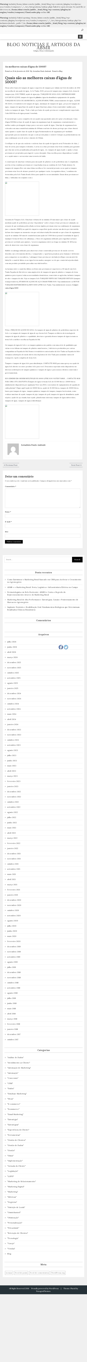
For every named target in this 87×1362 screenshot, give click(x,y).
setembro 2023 (14, 745)
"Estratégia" (12, 1119)
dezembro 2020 (14, 900)
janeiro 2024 (12, 724)
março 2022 (12, 838)
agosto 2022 (12, 812)
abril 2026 (11, 652)
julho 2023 (11, 755)
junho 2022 (12, 823)
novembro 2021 (14, 859)
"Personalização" (14, 1223)
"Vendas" (11, 1249)
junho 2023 (12, 761)
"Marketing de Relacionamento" (21, 1181)
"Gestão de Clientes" (16, 1140)
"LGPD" (10, 1176)
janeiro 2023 (12, 786)
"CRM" (10, 1083)
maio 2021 (11, 874)
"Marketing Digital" (15, 1187)
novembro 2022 (14, 797)
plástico (39, 97)
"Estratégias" (13, 1125)
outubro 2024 (13, 704)
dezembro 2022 (14, 792)
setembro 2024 (14, 709)
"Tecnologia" (13, 1238)
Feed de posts (21, 1273)
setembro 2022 (14, 807)
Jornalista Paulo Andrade (42, 71)
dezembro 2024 (14, 693)
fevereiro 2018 (13, 1024)
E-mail (8, 522)
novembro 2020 (14, 905)
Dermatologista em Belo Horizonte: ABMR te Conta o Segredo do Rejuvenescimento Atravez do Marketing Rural (36, 593)
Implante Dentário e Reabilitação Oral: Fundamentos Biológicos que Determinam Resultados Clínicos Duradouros (43, 608)
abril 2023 (11, 771)
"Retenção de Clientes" (17, 1233)
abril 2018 (11, 1014)
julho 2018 (11, 998)
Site (6, 532)
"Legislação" (12, 1171)
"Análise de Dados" (15, 1057)
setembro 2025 (14, 678)
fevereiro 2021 (13, 890)
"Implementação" (15, 1161)
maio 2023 (11, 766)
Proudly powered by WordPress (45, 1288)
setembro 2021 (13, 869)
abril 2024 (11, 719)
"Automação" (12, 1073)
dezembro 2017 (14, 1034)
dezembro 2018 (14, 972)
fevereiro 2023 (14, 781)
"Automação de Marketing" (19, 1068)
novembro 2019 (14, 952)
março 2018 (12, 1019)
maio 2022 (11, 828)
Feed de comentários (39, 1273)
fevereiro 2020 (14, 941)
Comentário (10, 486)
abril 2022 (11, 833)
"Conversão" (12, 1078)
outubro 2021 (12, 864)
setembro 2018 (13, 988)
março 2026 (12, 657)
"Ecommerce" (13, 1109)
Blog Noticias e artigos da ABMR (43, 46)
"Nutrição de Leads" (16, 1207)
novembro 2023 (14, 735)
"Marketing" (12, 1192)
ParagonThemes (43, 1291)
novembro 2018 (14, 977)
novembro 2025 (14, 668)
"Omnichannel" (14, 1212)
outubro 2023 (13, 740)
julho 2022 (11, 817)
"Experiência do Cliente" (18, 1130)
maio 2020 (11, 936)
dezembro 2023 (14, 730)
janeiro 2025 (12, 688)
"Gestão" (11, 1150)
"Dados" (10, 1088)
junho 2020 (12, 931)
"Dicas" (10, 1099)
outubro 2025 (13, 673)
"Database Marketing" (17, 1094)
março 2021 (12, 885)
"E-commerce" (13, 1104)
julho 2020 (11, 926)
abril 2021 (11, 879)
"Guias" (10, 1156)
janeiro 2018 (12, 1029)
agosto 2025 (12, 683)
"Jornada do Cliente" (16, 1166)
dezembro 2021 (14, 854)
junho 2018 (12, 1003)
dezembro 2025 (14, 662)
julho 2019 (11, 967)
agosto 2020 (12, 921)
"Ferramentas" (13, 1135)
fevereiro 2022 (13, 843)
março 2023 (12, 776)
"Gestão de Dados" (15, 1145)
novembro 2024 (14, 699)
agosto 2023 (12, 750)
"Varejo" (11, 1243)
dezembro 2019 (14, 946)
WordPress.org (58, 1273)
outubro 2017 (12, 1039)
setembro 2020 (14, 916)
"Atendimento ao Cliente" (18, 1063)
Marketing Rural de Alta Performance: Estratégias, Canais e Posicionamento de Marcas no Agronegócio (42, 601)
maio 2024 (11, 714)
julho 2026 (11, 642)
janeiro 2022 (12, 848)
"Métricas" (12, 1197)
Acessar (9, 1273)
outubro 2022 (13, 802)
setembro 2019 (13, 957)
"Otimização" (13, 1218)
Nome (8, 512)
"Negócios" (12, 1202)
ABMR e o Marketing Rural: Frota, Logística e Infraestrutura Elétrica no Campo (42, 587)
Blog (60, 71)
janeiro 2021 (12, 895)
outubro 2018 (12, 983)
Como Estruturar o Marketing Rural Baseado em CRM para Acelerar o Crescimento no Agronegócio (44, 580)
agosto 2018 (12, 993)
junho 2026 (12, 647)
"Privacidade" (13, 1228)
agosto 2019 (12, 962)
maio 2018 (11, 1008)
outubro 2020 (13, 910)
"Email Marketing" (15, 1114)
